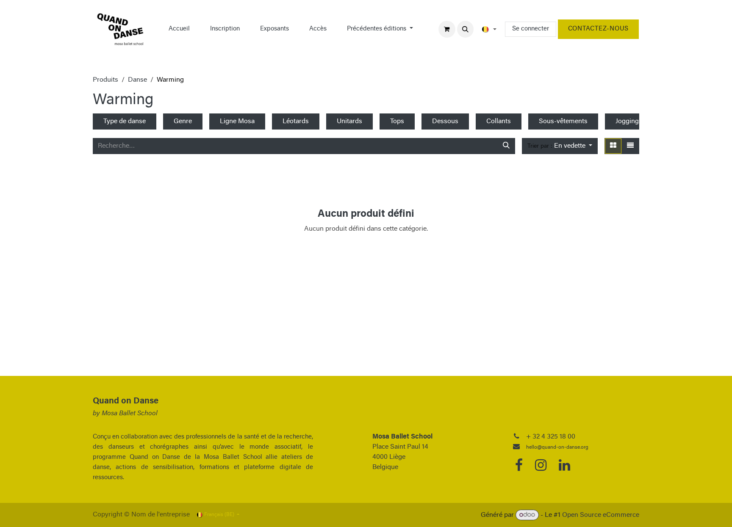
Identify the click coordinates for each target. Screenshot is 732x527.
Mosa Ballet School (130, 413)
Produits (105, 80)
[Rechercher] (506, 146)
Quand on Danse (125, 401)
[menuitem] (179, 29)
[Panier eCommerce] (446, 29)
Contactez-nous (598, 29)
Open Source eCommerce (600, 515)
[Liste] (630, 146)
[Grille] (613, 146)
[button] (465, 29)
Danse (137, 80)
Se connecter (530, 29)
